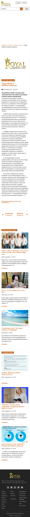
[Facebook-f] (8, 487)
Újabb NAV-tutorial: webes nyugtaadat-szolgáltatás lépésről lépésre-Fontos (13, 406)
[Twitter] (18, 487)
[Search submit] (21, 9)
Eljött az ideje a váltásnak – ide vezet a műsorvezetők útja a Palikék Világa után (15, 252)
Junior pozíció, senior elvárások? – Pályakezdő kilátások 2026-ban (13, 445)
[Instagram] (15, 487)
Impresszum (22, 493)
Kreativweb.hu (17, 515)
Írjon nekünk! (22, 505)
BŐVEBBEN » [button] (5, 268)
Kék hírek (12, 495)
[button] (26, 8)
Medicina (4, 502)
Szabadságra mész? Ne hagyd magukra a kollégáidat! (12, 329)
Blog (20, 503)
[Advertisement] (15, 28)
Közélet (10, 45)
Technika (4, 499)
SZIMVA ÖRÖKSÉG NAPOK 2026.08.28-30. (11, 373)
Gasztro (4, 506)
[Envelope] (22, 487)
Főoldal (3, 491)
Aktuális (4, 493)
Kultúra (3, 497)
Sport (3, 504)
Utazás (12, 493)
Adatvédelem (22, 501)
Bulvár (3, 508)
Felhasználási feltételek (22, 498)
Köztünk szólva (18, 45)
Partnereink (22, 495)
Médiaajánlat (22, 491)
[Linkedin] (11, 487)
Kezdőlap (4, 45)
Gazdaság (4, 495)
